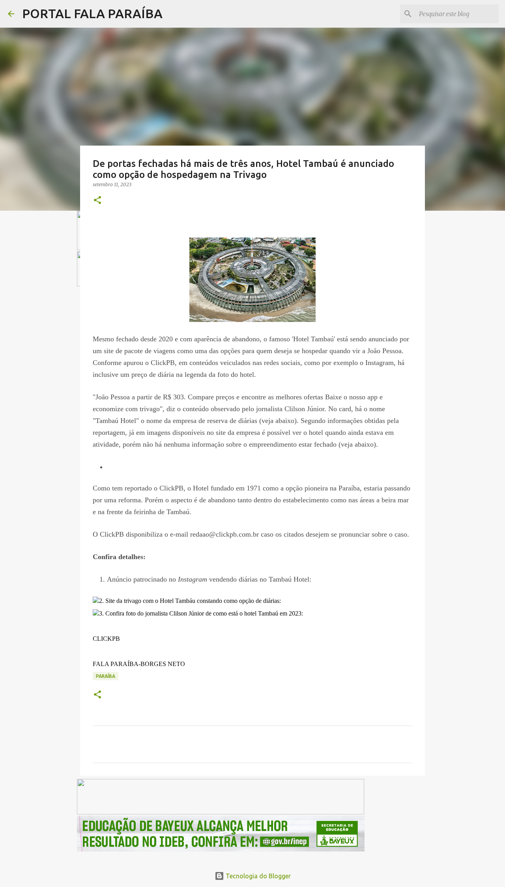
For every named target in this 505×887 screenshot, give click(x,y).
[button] (97, 200)
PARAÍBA (105, 676)
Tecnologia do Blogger (257, 876)
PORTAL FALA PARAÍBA (92, 13)
